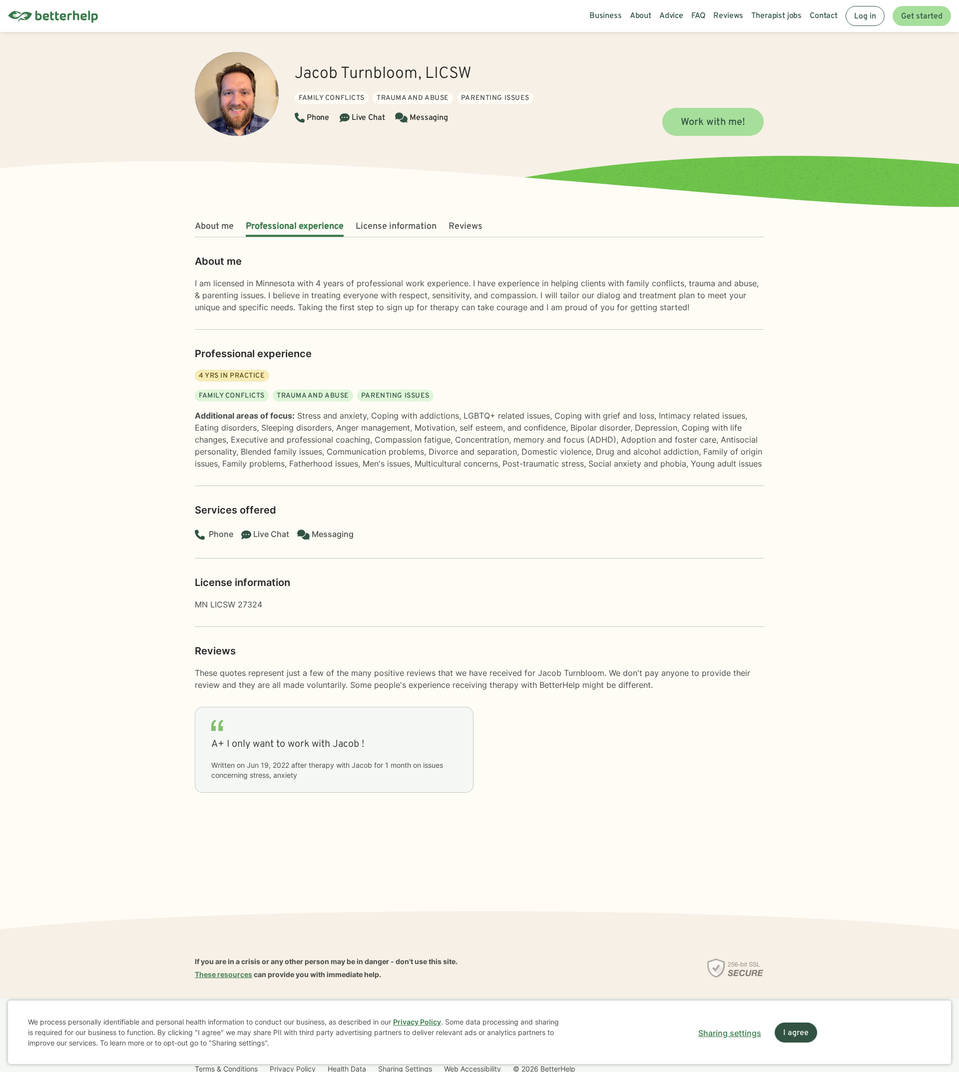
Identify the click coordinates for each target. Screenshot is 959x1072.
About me (214, 226)
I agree (796, 1033)
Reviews (465, 226)
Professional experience (295, 226)
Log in (865, 16)
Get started (922, 16)
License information (396, 226)
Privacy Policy (417, 1022)
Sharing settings (729, 1033)
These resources (223, 974)
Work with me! (713, 122)
